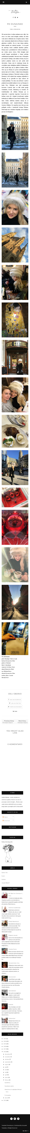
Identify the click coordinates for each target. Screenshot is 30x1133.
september (8, 1062)
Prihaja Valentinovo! (13, 921)
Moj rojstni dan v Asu (13, 963)
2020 (5, 1041)
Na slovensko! (12, 977)
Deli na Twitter (16, 703)
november (7, 1056)
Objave (6, 817)
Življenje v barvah (12, 935)
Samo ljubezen (12, 990)
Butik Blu (10, 1004)
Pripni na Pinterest (16, 706)
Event (3, 876)
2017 (5, 1049)
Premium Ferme (12, 949)
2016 (5, 1051)
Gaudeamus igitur (9, 1086)
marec (6, 1077)
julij (6, 1067)
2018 (5, 1046)
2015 (5, 1100)
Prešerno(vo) (11, 1018)
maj (6, 1072)
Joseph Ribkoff (5, 883)
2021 (5, 1038)
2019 (5, 1043)
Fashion (4, 879)
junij (6, 1069)
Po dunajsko (8, 1095)
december (7, 1054)
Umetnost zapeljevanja (14, 907)
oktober (7, 1059)
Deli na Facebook (15, 699)
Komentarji (7, 820)
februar (7, 1080)
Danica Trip (5, 872)
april (6, 1074)
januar (6, 1097)
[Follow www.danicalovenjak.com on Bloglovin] (8, 862)
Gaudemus (7, 1082)
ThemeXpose (10, 1125)
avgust (6, 1064)
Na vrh (25, 1130)
